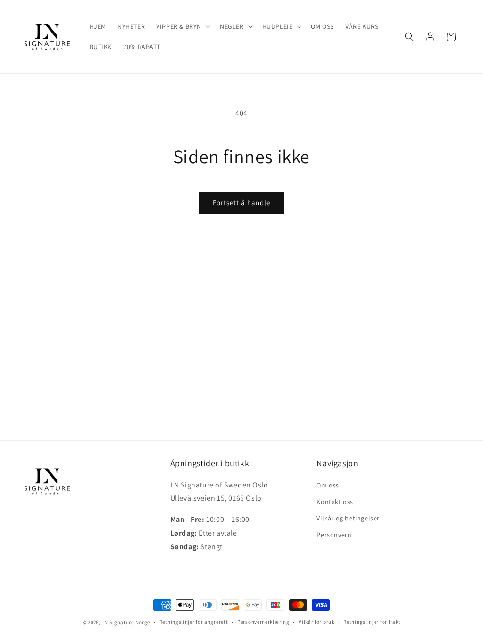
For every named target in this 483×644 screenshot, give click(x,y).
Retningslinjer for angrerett (193, 622)
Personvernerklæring (263, 622)
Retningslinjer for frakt (371, 622)
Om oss (327, 485)
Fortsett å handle (241, 202)
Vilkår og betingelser (348, 518)
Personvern (333, 534)
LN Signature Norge (125, 622)
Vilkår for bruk (316, 622)
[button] (182, 26)
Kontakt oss (334, 501)
